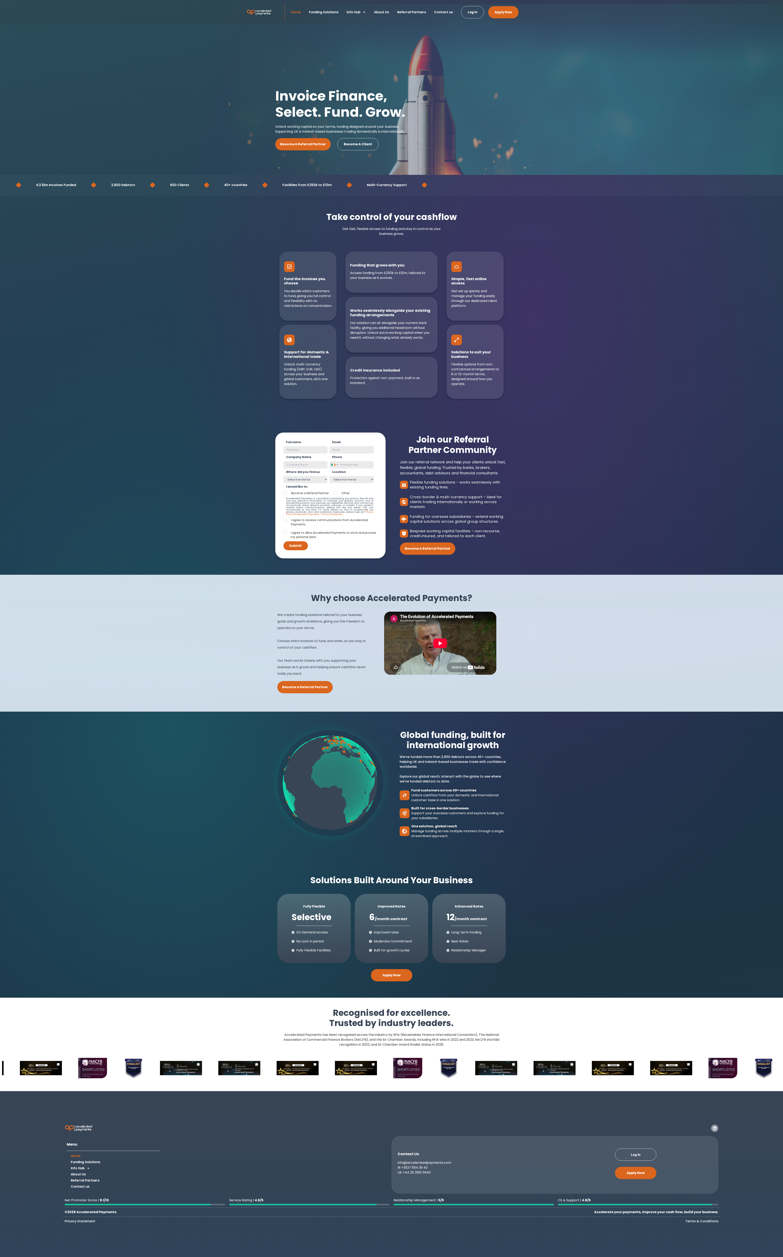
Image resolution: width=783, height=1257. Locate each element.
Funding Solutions (323, 12)
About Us (381, 12)
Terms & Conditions (701, 1221)
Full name (293, 442)
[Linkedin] (714, 1128)
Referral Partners (411, 12)
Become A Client (358, 144)
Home (296, 12)
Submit (295, 545)
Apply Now (503, 12)
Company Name (298, 457)
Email (336, 442)
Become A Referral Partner (303, 144)
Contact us (443, 12)
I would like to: (297, 486)
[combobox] (334, 464)
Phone (337, 457)
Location (339, 471)
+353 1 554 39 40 (414, 1167)
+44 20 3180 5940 (417, 1172)
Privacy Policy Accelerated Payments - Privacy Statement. (329, 513)
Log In (472, 12)
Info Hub (354, 12)
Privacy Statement (80, 1221)
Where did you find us (303, 471)
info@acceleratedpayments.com (424, 1162)
